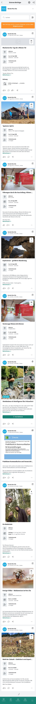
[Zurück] (2, 2)
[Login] (34, 2)
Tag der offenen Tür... (8, 73)
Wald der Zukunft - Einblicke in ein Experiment (19, 659)
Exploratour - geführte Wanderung (15, 261)
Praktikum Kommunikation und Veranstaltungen (19, 461)
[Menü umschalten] (33, 8)
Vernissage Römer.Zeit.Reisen (13, 324)
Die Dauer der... (7, 220)
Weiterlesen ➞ (7, 75)
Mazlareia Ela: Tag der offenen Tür (14, 48)
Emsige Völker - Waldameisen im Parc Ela (17, 591)
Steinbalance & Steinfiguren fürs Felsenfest (18, 401)
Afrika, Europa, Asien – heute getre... (12, 283)
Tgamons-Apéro (8, 126)
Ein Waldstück (7, 524)
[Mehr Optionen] (31, 90)
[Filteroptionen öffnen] (32, 17)
